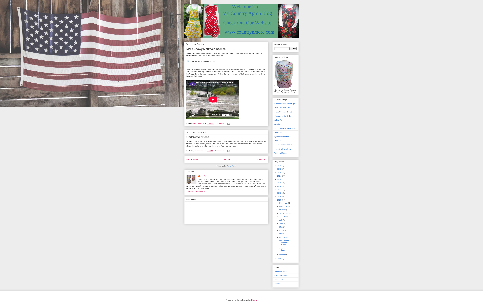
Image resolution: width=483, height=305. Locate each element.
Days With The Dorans (283, 108)
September (284, 213)
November (283, 206)
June (281, 223)
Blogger (254, 300)
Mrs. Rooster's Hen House (284, 128)
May (281, 227)
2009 (279, 259)
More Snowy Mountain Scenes (206, 49)
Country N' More (281, 271)
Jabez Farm (279, 120)
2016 (279, 179)
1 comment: (220, 124)
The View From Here (282, 149)
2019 (279, 169)
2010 (279, 200)
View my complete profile (195, 191)
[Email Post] (228, 124)
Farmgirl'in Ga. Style (282, 116)
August (282, 217)
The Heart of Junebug (283, 145)
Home (227, 159)
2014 (279, 186)
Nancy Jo (278, 132)
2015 (279, 183)
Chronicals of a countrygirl (284, 104)
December (283, 203)
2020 (279, 166)
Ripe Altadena (280, 141)
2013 (279, 190)
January (282, 254)
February (283, 237)
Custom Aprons (280, 275)
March (282, 234)
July (281, 220)
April (281, 230)
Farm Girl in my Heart (283, 112)
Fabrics (277, 284)
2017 (279, 176)
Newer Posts (192, 159)
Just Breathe (279, 124)
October (282, 210)
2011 (279, 197)
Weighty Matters (280, 153)
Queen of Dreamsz (282, 137)
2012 (279, 193)
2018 (279, 173)
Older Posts (261, 159)
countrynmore (205, 176)
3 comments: (220, 151)
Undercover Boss (197, 137)
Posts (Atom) (231, 166)
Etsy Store (278, 279)
